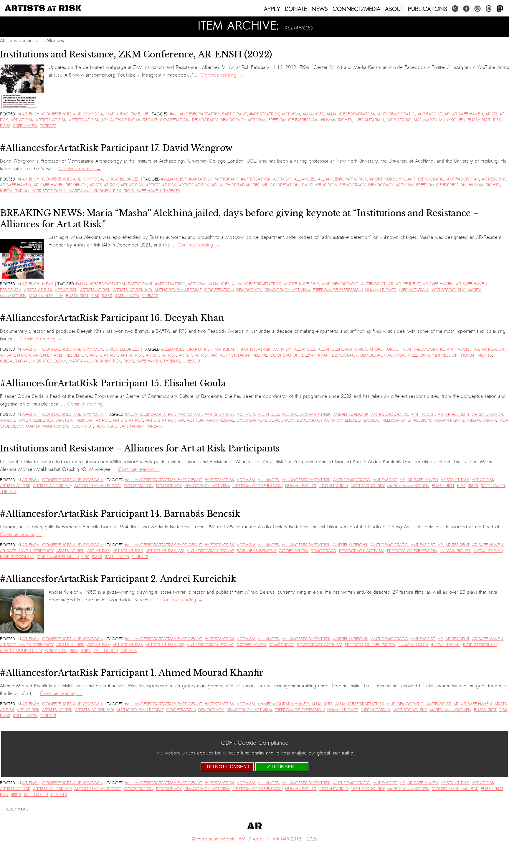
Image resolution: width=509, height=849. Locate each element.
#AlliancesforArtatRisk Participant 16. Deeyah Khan (112, 318)
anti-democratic (396, 114)
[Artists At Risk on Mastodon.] (499, 9)
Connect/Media (356, 9)
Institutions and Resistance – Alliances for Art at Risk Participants (140, 448)
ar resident (494, 179)
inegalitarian (369, 120)
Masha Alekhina (46, 296)
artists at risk (51, 120)
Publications (427, 9)
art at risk (22, 120)
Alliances (313, 114)
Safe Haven (25, 126)
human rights (336, 120)
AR (446, 114)
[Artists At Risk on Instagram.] (477, 9)
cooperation (174, 120)
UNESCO (191, 361)
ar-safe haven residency (60, 185)
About (394, 9)
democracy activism (243, 120)
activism (291, 114)
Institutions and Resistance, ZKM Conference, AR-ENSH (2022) (136, 54)
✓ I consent (282, 766)
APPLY (272, 9)
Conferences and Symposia (72, 114)
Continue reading (222, 75)
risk (497, 120)
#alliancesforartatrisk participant (208, 114)
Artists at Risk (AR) (88, 120)
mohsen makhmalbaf (455, 789)
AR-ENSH (30, 114)
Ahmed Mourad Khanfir (283, 704)
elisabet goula (361, 420)
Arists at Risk (104, 185)
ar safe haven (467, 114)
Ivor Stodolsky (403, 120)
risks (5, 126)
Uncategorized (122, 179)
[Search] (455, 9)
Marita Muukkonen (444, 120)
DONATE (296, 9)
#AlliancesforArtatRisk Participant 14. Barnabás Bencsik (120, 514)
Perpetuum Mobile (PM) (222, 839)
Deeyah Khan (315, 355)
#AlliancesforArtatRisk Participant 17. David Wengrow (116, 148)
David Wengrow (319, 185)
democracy (205, 120)
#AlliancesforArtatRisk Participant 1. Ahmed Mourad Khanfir (132, 673)
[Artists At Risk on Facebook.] (466, 9)
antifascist (429, 114)
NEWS (320, 9)
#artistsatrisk (264, 114)
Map (110, 114)
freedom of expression (293, 120)
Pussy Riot (479, 120)
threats (48, 126)
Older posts (14, 809)
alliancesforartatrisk (350, 114)
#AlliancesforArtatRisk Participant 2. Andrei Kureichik (118, 579)
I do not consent (227, 766)
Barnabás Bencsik (256, 551)
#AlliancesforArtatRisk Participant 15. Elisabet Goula (113, 383)
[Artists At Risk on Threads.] (488, 9)
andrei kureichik (387, 179)
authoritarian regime (133, 120)
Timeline (139, 114)
